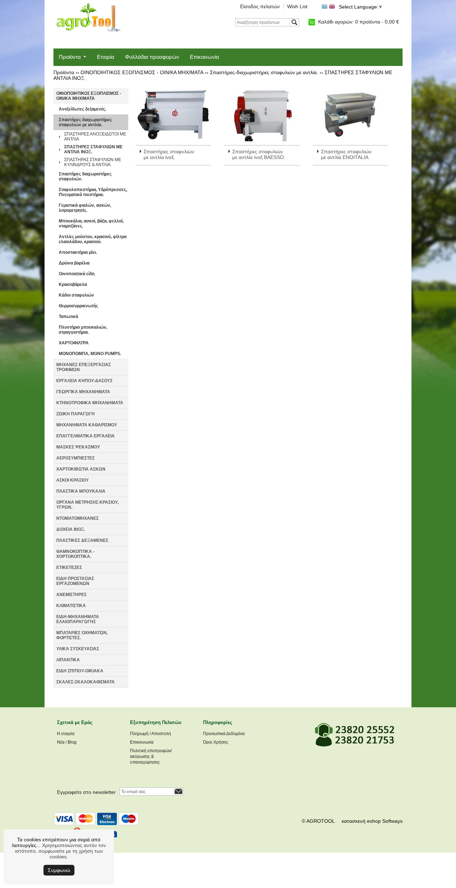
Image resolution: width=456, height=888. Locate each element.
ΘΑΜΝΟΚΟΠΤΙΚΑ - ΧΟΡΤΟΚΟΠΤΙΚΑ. (75, 554)
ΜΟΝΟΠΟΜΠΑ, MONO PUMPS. (90, 353)
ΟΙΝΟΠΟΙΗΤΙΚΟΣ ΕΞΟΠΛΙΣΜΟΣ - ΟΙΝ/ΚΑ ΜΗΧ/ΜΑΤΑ (142, 72)
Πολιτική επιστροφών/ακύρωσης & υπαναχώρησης (151, 756)
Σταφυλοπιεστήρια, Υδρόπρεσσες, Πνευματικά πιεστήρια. (93, 192)
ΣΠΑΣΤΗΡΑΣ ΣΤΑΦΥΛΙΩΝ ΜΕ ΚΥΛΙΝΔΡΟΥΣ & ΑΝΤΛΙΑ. (92, 162)
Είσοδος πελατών (260, 6)
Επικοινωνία (204, 57)
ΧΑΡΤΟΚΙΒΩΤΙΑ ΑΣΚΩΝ (80, 469)
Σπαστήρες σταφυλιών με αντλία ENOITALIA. (346, 154)
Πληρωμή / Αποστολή (150, 733)
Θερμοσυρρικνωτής (78, 305)
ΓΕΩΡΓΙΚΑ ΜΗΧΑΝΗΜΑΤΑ (83, 391)
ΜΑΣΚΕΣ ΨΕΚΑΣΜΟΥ (78, 447)
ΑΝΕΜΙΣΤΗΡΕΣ (71, 594)
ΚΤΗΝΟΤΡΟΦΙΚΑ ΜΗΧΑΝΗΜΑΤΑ (89, 402)
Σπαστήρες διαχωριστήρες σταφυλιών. (85, 176)
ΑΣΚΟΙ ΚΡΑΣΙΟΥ (72, 480)
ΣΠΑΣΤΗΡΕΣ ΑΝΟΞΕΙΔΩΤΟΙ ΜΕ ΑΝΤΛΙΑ (95, 137)
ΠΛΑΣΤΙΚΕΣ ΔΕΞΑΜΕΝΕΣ (82, 540)
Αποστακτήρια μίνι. (78, 252)
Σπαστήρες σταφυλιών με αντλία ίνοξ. (169, 154)
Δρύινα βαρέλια (74, 263)
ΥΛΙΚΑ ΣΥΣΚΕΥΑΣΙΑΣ (77, 648)
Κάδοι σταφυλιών (76, 295)
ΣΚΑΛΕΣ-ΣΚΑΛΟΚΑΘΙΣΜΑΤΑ (85, 681)
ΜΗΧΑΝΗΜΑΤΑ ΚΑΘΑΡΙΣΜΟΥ (86, 424)
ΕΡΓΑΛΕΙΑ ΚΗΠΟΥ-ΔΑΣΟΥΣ (84, 380)
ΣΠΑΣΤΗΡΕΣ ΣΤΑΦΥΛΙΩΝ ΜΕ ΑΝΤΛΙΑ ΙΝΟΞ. (93, 149)
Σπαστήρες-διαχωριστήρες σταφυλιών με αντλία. (264, 72)
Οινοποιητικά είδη (76, 273)
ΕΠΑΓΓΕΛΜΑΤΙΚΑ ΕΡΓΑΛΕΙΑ (85, 435)
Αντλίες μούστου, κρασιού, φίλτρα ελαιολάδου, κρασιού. (92, 239)
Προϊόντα (70, 57)
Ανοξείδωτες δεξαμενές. (82, 109)
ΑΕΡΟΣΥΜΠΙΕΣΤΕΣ (75, 458)
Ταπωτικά (68, 316)
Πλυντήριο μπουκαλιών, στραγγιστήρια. (83, 330)
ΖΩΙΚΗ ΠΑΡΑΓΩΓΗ (75, 413)
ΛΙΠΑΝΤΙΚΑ (68, 659)
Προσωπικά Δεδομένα (224, 733)
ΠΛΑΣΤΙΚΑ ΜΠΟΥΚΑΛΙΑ (80, 491)
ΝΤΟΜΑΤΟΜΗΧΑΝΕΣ (77, 518)
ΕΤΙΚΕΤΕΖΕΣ (69, 567)
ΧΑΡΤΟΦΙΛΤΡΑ (74, 342)
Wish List (297, 6)
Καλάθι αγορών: (358, 22)
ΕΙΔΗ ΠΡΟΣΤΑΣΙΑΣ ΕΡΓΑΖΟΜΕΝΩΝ (75, 581)
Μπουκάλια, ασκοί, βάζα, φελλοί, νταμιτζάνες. (91, 224)
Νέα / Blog (67, 742)
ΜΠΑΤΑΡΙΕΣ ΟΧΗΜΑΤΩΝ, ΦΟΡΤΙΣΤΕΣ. (82, 635)
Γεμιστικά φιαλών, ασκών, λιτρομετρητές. (85, 208)
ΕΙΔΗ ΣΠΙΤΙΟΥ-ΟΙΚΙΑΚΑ (79, 670)
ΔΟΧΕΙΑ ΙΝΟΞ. (70, 529)
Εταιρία (105, 57)
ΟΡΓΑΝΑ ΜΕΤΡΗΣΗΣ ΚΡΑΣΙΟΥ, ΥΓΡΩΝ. (87, 505)
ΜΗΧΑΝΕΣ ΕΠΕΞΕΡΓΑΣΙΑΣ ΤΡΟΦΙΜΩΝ (83, 367)
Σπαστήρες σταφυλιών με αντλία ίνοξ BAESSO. (258, 154)
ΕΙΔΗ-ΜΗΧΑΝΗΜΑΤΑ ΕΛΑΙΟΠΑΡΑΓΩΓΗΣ (77, 619)
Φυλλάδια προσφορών (152, 57)
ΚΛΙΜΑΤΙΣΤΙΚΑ (71, 605)
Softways (392, 821)
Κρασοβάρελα (73, 284)
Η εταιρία (65, 733)
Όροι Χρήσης (215, 742)
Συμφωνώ (59, 870)
